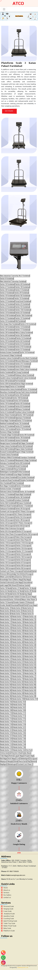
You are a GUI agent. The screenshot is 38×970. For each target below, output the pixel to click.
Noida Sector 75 (6, 676)
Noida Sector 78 (6, 679)
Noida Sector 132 (19, 741)
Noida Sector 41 (30, 642)
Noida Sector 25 (18, 628)
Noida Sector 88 (18, 687)
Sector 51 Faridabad (22, 349)
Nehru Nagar (18, 580)
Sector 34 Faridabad (7, 330)
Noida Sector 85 (18, 685)
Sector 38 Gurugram (22, 520)
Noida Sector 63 (6, 665)
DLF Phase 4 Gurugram (22, 514)
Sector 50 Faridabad (7, 364)
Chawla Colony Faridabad (9, 455)
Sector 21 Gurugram (7, 540)
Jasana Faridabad (21, 440)
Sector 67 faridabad (17, 386)
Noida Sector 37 (18, 639)
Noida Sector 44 (30, 645)
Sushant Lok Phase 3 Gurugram (11, 571)
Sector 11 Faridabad (7, 494)
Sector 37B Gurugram (8, 554)
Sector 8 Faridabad (7, 298)
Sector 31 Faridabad (22, 318)
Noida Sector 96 (6, 696)
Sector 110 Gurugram (7, 543)
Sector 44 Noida (6, 594)
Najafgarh (3, 764)
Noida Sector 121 (19, 727)
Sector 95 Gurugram (7, 517)
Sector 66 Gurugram (7, 537)
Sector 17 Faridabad (22, 330)
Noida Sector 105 (19, 705)
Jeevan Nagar (4, 386)
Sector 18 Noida (6, 588)
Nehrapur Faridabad (23, 503)
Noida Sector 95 (30, 693)
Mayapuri (3, 761)
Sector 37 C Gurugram (24, 551)
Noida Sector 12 (30, 616)
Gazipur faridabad (6, 401)
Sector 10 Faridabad (7, 296)
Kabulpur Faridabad (7, 463)
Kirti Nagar (12, 759)
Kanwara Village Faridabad (9, 432)
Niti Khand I (13, 585)
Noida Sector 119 (19, 724)
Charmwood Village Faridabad (11, 355)
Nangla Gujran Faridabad (9, 443)
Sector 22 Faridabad (22, 313)
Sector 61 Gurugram (24, 531)
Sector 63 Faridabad (22, 344)
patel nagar (4, 585)
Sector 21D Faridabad (23, 347)
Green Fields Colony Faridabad (26, 369)
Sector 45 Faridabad (22, 403)
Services (6, 893)
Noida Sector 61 (18, 662)
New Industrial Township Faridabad (13, 281)
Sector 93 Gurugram (23, 554)
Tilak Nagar (4, 756)
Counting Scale (8, 918)
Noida (21, 605)
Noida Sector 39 (6, 642)
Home (5, 888)
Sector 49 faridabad (22, 395)
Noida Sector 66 (6, 668)
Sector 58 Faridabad (22, 335)
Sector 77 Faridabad (7, 466)
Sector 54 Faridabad (7, 327)
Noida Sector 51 (6, 653)
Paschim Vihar (16, 753)
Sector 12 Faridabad (7, 304)
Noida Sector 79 (18, 679)
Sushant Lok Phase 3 (25, 764)
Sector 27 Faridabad (7, 287)
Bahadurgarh (12, 764)
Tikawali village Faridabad (9, 435)
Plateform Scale (9, 931)
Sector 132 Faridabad (8, 429)
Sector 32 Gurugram (7, 523)
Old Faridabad (20, 321)
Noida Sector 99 (6, 699)
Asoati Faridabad (21, 466)
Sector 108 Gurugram (7, 557)
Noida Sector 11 (18, 616)
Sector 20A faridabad (7, 384)
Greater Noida (5, 605)
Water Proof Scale (9, 926)
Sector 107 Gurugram (7, 548)
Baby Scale (7, 928)
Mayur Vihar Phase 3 (29, 599)
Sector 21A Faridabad (8, 338)
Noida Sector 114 (6, 719)
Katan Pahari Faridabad (8, 415)
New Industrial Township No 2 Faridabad (15, 276)
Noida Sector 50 (30, 651)
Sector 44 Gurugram (7, 520)
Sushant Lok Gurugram (8, 511)
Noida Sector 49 (18, 651)
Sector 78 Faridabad (22, 438)
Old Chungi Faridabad (21, 372)
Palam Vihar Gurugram (23, 537)
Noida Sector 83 (30, 682)
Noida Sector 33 (6, 636)
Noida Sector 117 (19, 722)
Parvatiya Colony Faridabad (24, 412)
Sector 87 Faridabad (7, 426)
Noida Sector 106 (6, 707)
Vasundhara (28, 582)
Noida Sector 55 (18, 656)
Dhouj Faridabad (19, 469)
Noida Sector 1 (5, 608)
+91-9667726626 (12, 871)
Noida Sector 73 (18, 673)
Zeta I (24, 574)
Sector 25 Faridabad (22, 304)
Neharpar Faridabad (7, 347)
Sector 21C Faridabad (23, 364)
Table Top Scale (9, 923)
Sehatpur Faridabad (7, 369)
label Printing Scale (10, 921)
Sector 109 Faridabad (25, 415)
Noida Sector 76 (18, 676)
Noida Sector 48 (6, 651)
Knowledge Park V (6, 580)
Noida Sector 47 (30, 648)
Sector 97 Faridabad (22, 426)
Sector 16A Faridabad (24, 315)
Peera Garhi (23, 761)
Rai (29, 761)
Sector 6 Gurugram (7, 514)
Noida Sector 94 (18, 693)
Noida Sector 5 (16, 611)
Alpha (34, 571)
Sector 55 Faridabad (22, 307)
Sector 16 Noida (30, 588)
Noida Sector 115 (19, 719)
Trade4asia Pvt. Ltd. (22, 967)
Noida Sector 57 (6, 659)
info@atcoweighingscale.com (15, 875)
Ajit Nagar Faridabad (26, 443)
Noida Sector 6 (28, 611)
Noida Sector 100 (18, 699)
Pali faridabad (20, 381)
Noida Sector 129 (6, 739)
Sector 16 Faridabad (7, 497)
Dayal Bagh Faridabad (23, 494)
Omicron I (27, 577)
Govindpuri (4, 597)
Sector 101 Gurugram (7, 563)
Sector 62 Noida (6, 591)
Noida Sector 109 (19, 710)
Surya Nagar (33, 605)
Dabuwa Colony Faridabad (9, 492)
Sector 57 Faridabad (7, 318)
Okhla (16, 761)
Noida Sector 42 (6, 645)
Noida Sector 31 (18, 634)
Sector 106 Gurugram (7, 545)
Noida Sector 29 (30, 631)
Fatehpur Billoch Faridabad (10, 457)
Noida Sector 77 (30, 676)
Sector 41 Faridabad (7, 344)
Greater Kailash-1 (20, 602)
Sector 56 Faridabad (22, 296)
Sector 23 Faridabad (7, 307)
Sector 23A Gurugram (8, 565)
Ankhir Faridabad (6, 372)
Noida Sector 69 (6, 670)
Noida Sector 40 (18, 642)
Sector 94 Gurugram (30, 534)
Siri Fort (29, 750)
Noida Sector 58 (18, 659)
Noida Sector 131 (6, 741)
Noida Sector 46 (18, 648)
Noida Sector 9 (28, 614)
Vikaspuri (30, 602)
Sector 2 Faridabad (7, 293)
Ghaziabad (14, 605)
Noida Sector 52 (18, 653)
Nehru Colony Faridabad (24, 332)
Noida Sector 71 (30, 670)
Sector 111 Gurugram (7, 560)
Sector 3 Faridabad (7, 500)
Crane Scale (7, 911)
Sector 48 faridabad (7, 381)
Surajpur (30, 574)
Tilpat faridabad (6, 398)
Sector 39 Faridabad (7, 332)
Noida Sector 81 (6, 682)
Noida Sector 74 (30, 673)
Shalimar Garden (24, 585)
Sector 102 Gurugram (23, 557)
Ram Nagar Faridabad (8, 486)
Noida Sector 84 (6, 685)
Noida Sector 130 (19, 739)
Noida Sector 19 (18, 622)
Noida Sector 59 (30, 659)
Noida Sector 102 (6, 702)
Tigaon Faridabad (6, 469)
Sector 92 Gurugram (23, 560)
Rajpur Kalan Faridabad (23, 449)
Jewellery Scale (8, 916)
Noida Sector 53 (30, 653)
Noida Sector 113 (19, 716)
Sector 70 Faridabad (7, 403)
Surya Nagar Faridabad (21, 474)
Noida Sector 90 (6, 690)
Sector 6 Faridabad (7, 412)
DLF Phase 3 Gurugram (23, 523)
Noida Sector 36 (6, 639)
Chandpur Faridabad (27, 457)
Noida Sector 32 (30, 634)
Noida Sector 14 (18, 619)
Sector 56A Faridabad (8, 503)
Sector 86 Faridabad (7, 438)
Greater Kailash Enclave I (17, 597)
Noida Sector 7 (16, 614)
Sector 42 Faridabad (7, 367)
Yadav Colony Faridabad (8, 446)
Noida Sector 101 (31, 699)
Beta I (14, 577)
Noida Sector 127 (6, 736)
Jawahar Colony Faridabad (9, 358)
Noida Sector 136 (19, 747)
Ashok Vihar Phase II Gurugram (11, 534)
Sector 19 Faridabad (7, 284)
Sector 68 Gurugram (23, 565)
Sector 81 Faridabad (7, 406)
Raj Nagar (27, 580)
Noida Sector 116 (6, 722)
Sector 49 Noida (30, 591)
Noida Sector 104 (6, 705)
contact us (7, 897)
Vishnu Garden (5, 753)
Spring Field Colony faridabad (26, 392)
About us (6, 890)
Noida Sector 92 (30, 690)
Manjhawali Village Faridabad (25, 460)
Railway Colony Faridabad (24, 375)
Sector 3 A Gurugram (23, 545)
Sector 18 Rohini (15, 599)
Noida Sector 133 (6, 744)
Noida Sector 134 (19, 744)
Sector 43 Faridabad (7, 361)
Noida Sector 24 (6, 628)
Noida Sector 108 (6, 710)
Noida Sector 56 (30, 656)
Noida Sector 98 (30, 696)
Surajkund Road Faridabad (9, 480)
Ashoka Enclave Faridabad (9, 352)
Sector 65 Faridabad (22, 367)
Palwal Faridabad (6, 474)
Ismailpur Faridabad (21, 500)
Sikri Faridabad (5, 483)
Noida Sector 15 (30, 619)
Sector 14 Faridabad (27, 352)
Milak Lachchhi (5, 577)
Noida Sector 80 (30, 679)
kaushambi (4, 599)
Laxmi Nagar (31, 597)
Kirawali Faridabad (7, 452)
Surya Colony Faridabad (8, 477)
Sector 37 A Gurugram (8, 551)
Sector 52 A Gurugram (23, 517)
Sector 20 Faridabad (22, 284)
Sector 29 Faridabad (21, 293)
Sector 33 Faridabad (7, 313)
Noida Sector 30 (6, 634)
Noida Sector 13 (6, 619)
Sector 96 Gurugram (23, 568)
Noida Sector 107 (19, 707)
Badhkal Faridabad (7, 423)
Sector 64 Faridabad (22, 341)
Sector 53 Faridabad (23, 338)
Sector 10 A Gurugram (24, 548)
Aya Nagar (28, 594)
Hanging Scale (8, 909)
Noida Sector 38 (30, 639)
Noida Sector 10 (6, 616)
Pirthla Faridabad (23, 472)
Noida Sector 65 (30, 665)
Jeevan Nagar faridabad (24, 384)
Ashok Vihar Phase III (22, 540)
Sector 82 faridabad (7, 395)
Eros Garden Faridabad (26, 477)
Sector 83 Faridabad (22, 406)
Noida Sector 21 (6, 625)
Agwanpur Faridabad (22, 418)
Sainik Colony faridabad (27, 378)
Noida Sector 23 (30, 625)
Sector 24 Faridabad (21, 401)
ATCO (18, 3)
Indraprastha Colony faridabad (11, 389)
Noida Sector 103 (19, 702)
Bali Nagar (3, 759)
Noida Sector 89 (30, 687)
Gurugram (33, 759)
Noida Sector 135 (6, 747)
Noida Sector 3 (28, 608)
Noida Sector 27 (6, 631)
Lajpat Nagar (19, 756)
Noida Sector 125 (6, 733)
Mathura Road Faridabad (9, 506)
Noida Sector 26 (30, 628)
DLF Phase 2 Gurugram (26, 511)
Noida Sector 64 (18, 665)
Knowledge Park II (14, 574)
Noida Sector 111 (19, 713)
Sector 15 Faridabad (21, 298)
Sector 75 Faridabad (24, 420)
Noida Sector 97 (18, 696)
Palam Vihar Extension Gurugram (12, 528)
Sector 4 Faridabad (23, 486)
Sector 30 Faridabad (7, 290)
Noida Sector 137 (6, 750)
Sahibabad (27, 571)
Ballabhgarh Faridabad (8, 472)
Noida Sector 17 (6, 622)
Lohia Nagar (18, 582)
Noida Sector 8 (5, 614)
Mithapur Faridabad (22, 409)
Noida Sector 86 (30, 685)
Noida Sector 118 (6, 724)
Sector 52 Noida (18, 591)
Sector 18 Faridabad (22, 287)
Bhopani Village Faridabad (23, 452)
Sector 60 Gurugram (22, 526)
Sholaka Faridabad (26, 480)
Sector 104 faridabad (20, 398)
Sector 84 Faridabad (25, 446)
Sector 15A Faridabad (23, 310)
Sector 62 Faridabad (7, 310)
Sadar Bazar (26, 753)
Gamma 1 (20, 577)
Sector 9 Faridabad (7, 278)
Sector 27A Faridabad (28, 324)
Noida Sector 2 (16, 608)
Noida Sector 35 (30, 636)
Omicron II (3, 574)
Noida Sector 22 (18, 625)
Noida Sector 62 (30, 662)
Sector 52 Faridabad (7, 349)
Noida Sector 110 (6, 713)
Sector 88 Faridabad (7, 449)
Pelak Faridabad (17, 483)
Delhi (26, 605)
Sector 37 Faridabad (7, 301)
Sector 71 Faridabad (7, 375)
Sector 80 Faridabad (22, 463)
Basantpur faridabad (7, 392)
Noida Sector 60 (6, 662)
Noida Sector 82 (18, 682)
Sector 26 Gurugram (23, 509)
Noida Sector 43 (18, 645)
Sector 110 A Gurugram (24, 543)
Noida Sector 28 (18, 631)
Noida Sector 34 (18, 636)
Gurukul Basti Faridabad (28, 358)
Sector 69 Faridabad (7, 418)
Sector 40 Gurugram (7, 526)
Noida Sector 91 (18, 690)
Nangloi (10, 761)
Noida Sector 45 (6, 648)
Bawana (34, 761)
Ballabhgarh (25, 759)
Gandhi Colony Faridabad (9, 378)
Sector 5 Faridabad (22, 290)
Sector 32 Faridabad (27, 492)
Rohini (11, 756)
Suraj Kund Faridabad (23, 301)
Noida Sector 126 (19, 733)
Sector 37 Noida (18, 588)
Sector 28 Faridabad (7, 335)
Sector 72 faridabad (30, 389)
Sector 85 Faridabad (7, 440)
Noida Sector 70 (18, 670)
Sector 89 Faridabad (27, 435)
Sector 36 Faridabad (22, 497)
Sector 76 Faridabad (21, 423)
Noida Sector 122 (19, 750)
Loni (18, 759)
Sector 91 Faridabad (7, 460)
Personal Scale (8, 906)
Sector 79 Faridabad (23, 429)
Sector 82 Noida (18, 594)
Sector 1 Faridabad (25, 506)
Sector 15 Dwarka (6, 602)
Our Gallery (7, 895)
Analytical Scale (9, 914)
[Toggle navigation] (4, 9)
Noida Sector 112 (6, 716)
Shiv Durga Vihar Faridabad (10, 324)
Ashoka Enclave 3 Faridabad (10, 489)
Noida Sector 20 (30, 622)
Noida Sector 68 (30, 668)
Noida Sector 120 (6, 727)
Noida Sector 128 (19, 736)
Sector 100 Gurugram (7, 568)
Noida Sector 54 (6, 656)
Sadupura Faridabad (7, 509)
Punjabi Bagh (29, 756)
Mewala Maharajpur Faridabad (26, 361)
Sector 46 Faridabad (7, 409)
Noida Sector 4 (5, 611)
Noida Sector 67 (18, 668)
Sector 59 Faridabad (7, 341)
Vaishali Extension (6, 582)
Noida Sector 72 (6, 673)
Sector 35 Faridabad (7, 321)
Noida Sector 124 (19, 730)
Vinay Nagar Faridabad (8, 420)
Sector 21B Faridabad (8, 315)
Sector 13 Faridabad (22, 327)
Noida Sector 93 (6, 693)
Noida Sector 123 (6, 730)
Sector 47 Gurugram (23, 563)
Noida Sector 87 (6, 687)
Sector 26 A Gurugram (8, 531)
